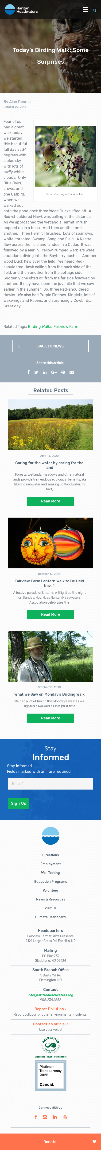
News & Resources (50, 899)
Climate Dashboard (50, 917)
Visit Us (50, 908)
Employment (50, 864)
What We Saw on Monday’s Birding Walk (49, 694)
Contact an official (49, 1024)
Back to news (50, 346)
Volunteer (50, 891)
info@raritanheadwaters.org (50, 995)
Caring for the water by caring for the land (49, 465)
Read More (50, 501)
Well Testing (50, 873)
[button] (94, 9)
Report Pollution (49, 1009)
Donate (49, 1142)
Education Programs (50, 882)
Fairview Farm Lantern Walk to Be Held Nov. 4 (49, 583)
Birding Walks (40, 326)
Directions (50, 855)
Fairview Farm (66, 326)
